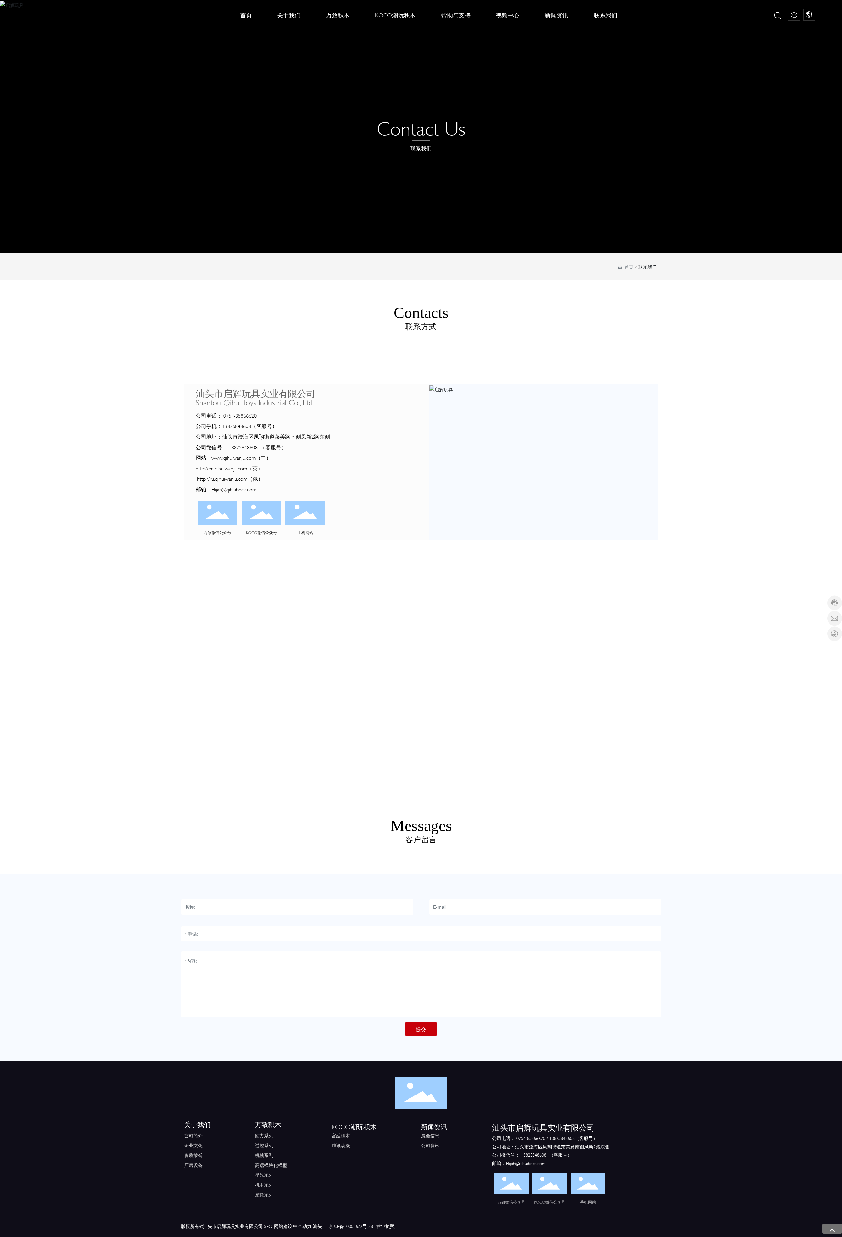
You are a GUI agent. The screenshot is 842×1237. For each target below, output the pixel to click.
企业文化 (193, 1145)
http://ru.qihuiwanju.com (222, 478)
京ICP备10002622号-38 (351, 1226)
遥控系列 (264, 1145)
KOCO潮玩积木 (354, 1126)
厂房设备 (193, 1165)
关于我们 (197, 1123)
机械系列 (264, 1155)
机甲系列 (264, 1184)
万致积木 (268, 1123)
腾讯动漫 (341, 1145)
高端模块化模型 (271, 1165)
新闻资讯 (434, 1126)
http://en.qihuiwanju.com (221, 468)
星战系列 (264, 1174)
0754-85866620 (240, 415)
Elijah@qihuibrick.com (233, 489)
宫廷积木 (341, 1135)
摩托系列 (264, 1194)
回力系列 (264, 1135)
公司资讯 (430, 1145)
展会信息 (430, 1135)
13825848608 (236, 426)
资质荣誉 (193, 1155)
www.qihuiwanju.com (233, 457)
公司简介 (193, 1135)
